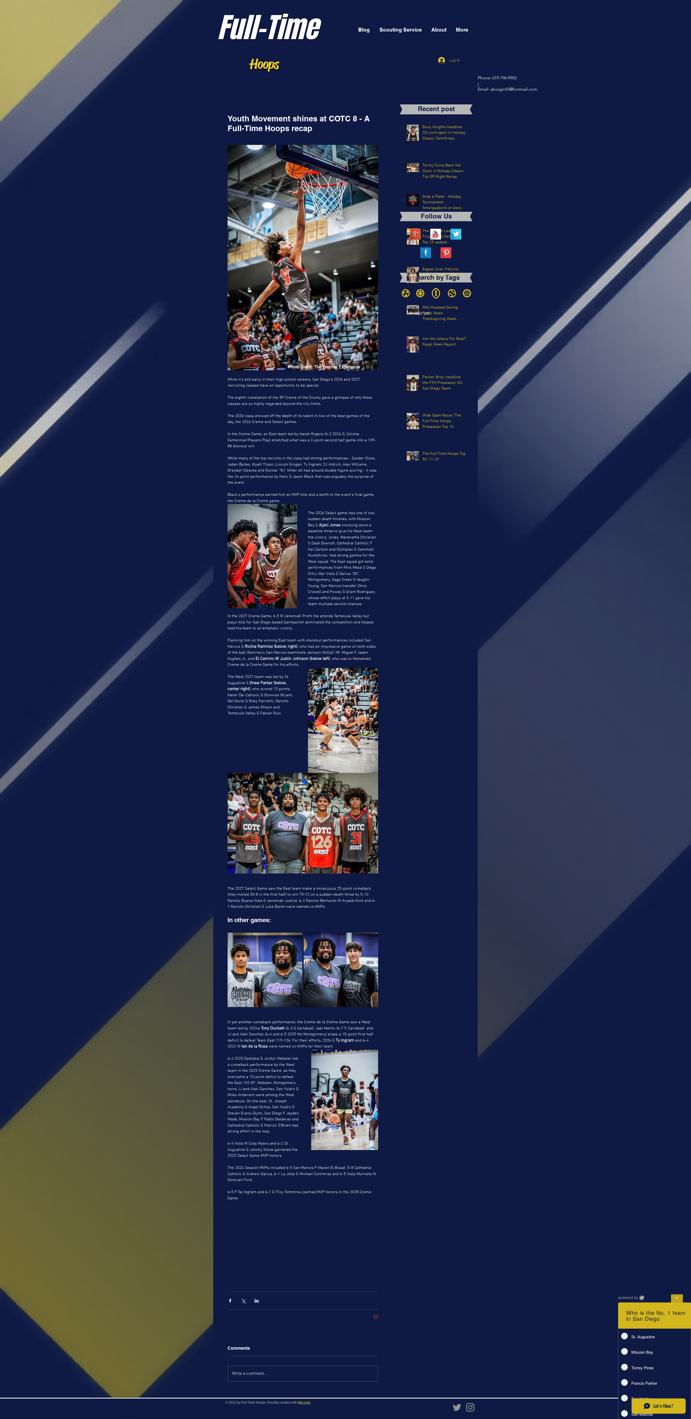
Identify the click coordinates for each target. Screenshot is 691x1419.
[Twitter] (457, 1407)
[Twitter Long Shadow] (455, 234)
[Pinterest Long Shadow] (446, 252)
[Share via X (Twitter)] (243, 1300)
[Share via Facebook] (230, 1300)
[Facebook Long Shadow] (425, 252)
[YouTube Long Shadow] (435, 234)
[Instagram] (470, 1407)
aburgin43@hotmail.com (513, 89)
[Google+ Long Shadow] (415, 234)
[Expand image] (265, 970)
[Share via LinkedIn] (256, 1300)
